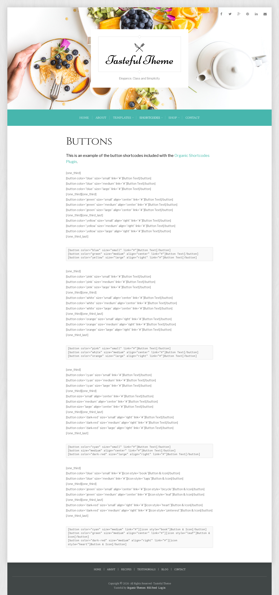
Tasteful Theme (139, 60)
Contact (192, 117)
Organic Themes (136, 587)
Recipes (126, 569)
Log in (161, 587)
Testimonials (146, 569)
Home (84, 117)
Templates (122, 117)
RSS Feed (152, 587)
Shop (173, 117)
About (101, 117)
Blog (164, 569)
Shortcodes (150, 117)
